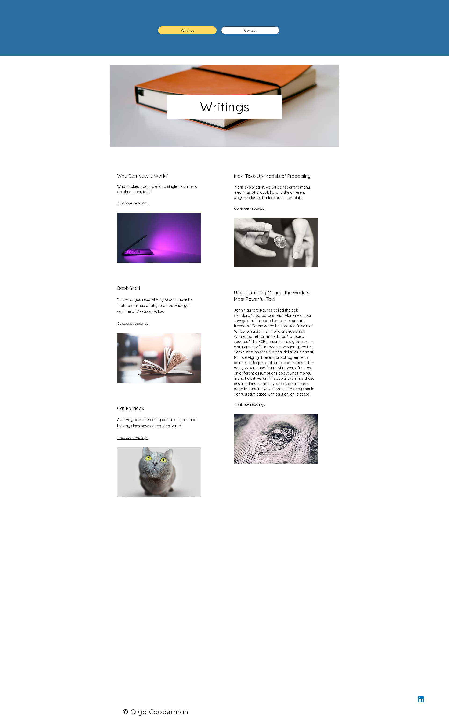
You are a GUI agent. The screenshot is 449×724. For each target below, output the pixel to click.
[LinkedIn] (421, 699)
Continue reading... (250, 404)
